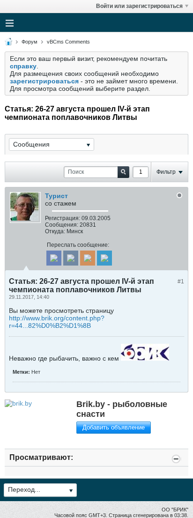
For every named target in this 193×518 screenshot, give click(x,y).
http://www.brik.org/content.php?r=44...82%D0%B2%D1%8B (56, 321)
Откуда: (55, 231)
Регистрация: (62, 218)
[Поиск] (123, 172)
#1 (181, 281)
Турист (56, 196)
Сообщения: (61, 225)
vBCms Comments (68, 41)
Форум (29, 41)
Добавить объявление (113, 427)
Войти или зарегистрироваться (139, 6)
